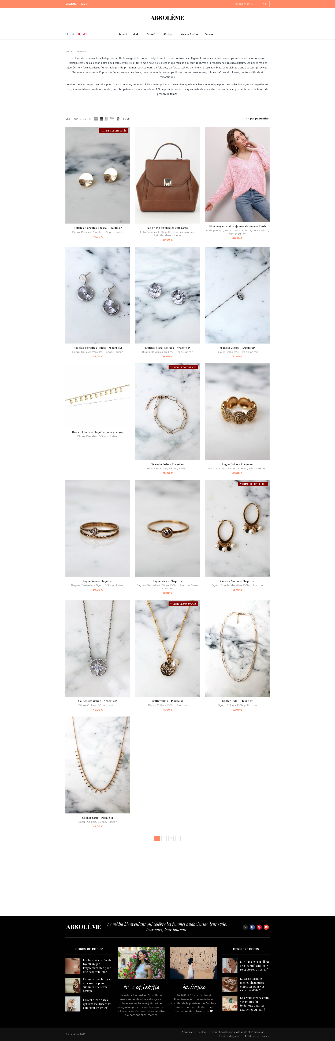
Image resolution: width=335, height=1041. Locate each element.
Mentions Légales (229, 1036)
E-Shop (108, 232)
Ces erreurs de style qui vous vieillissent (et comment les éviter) (97, 1004)
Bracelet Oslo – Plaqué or (167, 464)
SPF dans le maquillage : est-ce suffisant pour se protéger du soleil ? (254, 965)
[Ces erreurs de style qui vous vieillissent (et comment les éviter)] (72, 1003)
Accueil (122, 34)
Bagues (213, 468)
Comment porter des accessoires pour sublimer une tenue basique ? (96, 985)
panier (84, 4)
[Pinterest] (79, 34)
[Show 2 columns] (96, 118)
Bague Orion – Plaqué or (237, 464)
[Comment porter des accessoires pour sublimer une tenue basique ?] (72, 985)
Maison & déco (189, 34)
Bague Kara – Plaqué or (168, 581)
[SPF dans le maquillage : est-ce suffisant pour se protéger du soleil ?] (229, 965)
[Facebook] (67, 34)
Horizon (118, 232)
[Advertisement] (167, 883)
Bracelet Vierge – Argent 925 (237, 347)
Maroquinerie (173, 235)
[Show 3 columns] (101, 118)
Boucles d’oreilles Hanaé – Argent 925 (97, 347)
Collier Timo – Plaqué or (167, 701)
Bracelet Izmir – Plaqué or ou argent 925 (97, 432)
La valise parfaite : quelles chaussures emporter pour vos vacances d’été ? (252, 984)
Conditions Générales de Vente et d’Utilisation (238, 1032)
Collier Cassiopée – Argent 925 (97, 701)
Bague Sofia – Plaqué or (98, 581)
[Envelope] (266, 927)
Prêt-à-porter (243, 230)
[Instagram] (73, 34)
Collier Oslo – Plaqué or (237, 701)
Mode (136, 34)
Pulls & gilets (260, 230)
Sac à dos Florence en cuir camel (168, 227)
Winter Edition (237, 233)
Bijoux (76, 232)
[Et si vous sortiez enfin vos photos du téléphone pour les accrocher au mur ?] (229, 1003)
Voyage (209, 34)
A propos (187, 1032)
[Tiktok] (84, 34)
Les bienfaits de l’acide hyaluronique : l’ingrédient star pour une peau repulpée (97, 966)
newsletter (71, 4)
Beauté (151, 34)
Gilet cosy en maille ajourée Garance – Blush (237, 226)
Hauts (219, 230)
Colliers (91, 705)
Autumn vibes (148, 232)
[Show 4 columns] (106, 118)
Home (69, 51)
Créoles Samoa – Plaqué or (237, 581)
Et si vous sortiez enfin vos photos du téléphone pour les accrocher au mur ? (254, 1003)
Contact (202, 1032)
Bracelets (231, 351)
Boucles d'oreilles (91, 232)
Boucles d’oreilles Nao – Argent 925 (167, 347)
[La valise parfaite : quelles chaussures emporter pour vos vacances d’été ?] (229, 984)
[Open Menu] (265, 34)
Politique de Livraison (257, 1036)
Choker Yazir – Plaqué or (97, 817)
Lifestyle (168, 34)
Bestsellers (88, 585)
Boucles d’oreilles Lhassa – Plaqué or (98, 227)
